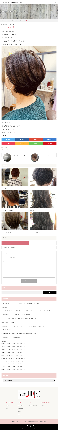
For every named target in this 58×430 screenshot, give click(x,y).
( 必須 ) (5, 253)
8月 (16, 346)
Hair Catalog (20, 405)
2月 (6, 343)
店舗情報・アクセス (45, 402)
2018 (3, 366)
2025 (3, 346)
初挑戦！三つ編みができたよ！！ (8, 329)
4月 (10, 343)
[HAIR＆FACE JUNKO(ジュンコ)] (26, 2)
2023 (3, 352)
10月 (20, 346)
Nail (7, 408)
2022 (3, 355)
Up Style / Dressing (21, 416)
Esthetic (7, 405)
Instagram (30, 425)
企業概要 (42, 405)
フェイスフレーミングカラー (8, 210)
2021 (3, 358)
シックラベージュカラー (35, 232)
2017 (3, 369)
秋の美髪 (32, 210)
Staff (30, 402)
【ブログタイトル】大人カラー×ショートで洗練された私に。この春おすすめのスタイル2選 (20, 303)
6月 (13, 346)
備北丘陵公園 (4, 307)
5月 (11, 343)
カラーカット (5, 188)
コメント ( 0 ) (15, 242)
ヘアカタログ (12, 24)
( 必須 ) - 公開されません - (9, 257)
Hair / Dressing (9, 402)
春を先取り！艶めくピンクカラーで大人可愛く (11, 337)
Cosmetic (19, 414)
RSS (33, 425)
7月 (15, 346)
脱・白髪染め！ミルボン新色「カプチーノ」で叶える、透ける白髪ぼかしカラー (18, 314)
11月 (22, 346)
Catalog (19, 402)
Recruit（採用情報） (33, 405)
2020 (3, 361)
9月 (18, 346)
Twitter (24, 425)
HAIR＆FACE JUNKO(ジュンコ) (32, 428)
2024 (3, 349)
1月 (5, 343)
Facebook (27, 425)
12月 (24, 346)
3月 (8, 343)
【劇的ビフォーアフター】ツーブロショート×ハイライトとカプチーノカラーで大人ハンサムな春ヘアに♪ (23, 326)
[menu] (56, 2)
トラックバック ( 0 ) (43, 242)
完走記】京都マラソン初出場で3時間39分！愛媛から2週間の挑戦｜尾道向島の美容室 (19, 333)
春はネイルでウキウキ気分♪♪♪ (8, 322)
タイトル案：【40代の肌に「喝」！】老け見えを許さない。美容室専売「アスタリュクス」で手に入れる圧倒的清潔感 (26, 310)
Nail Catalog (20, 408)
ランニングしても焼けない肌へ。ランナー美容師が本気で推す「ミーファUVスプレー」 (19, 318)
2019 (3, 364)
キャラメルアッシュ (6, 232)
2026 (3, 343)
